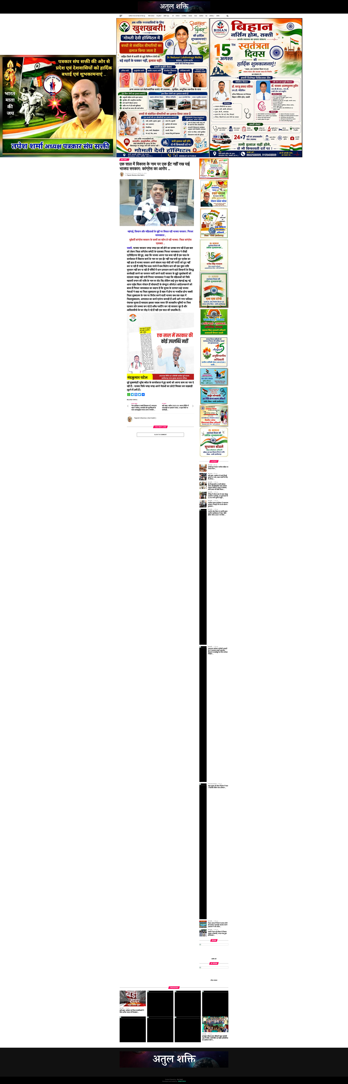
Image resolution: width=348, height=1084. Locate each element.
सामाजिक (201, 16)
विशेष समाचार (151, 16)
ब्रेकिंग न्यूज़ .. (167, 16)
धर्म (173, 16)
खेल (206, 16)
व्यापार (195, 16)
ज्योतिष (217, 16)
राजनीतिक (184, 16)
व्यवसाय (190, 16)
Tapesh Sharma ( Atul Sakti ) (135, 175)
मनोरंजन (178, 16)
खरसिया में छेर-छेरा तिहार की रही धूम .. (137, 16)
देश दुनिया (159, 16)
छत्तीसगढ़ (211, 16)
